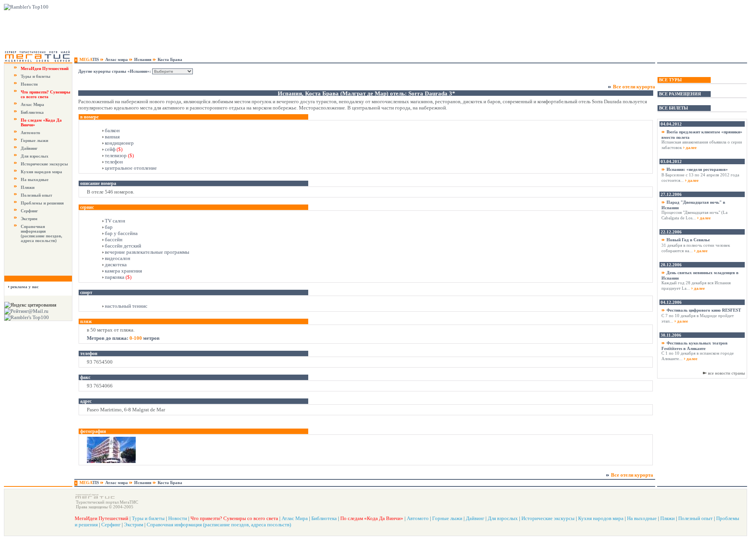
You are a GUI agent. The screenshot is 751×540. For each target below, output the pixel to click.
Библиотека (32, 112)
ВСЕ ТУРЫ (670, 79)
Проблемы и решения (42, 203)
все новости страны (726, 373)
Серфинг (29, 210)
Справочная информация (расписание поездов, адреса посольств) (41, 233)
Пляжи (27, 187)
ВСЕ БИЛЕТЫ (673, 108)
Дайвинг (29, 148)
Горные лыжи (34, 140)
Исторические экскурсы (44, 163)
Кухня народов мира (41, 171)
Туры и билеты (35, 76)
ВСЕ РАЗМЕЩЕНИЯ (680, 93)
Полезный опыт (36, 195)
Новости (29, 84)
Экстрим (29, 218)
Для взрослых (35, 156)
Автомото (30, 132)
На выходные (35, 179)
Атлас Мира (32, 104)
